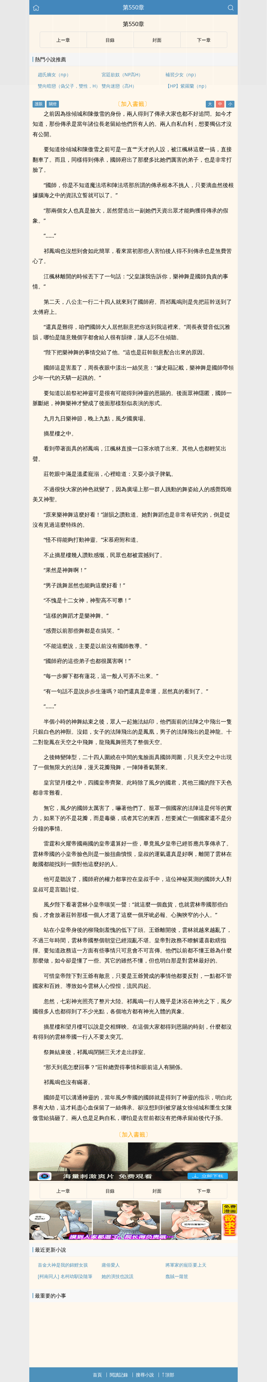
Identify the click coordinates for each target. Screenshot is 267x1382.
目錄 (110, 1191)
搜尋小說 (145, 1375)
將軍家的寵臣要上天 (185, 1265)
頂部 (169, 1375)
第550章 (133, 7)
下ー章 (204, 1191)
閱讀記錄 (119, 1375)
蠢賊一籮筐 (176, 1276)
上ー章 (63, 1191)
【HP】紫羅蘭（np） (187, 86)
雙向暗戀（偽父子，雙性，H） (69, 86)
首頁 (97, 1375)
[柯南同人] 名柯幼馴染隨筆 (65, 1276)
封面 (157, 1191)
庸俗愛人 (111, 1265)
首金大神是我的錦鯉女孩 (63, 1265)
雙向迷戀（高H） (119, 86)
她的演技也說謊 (118, 1276)
